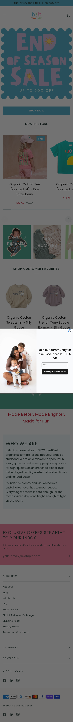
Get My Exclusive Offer (54, 371)
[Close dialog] (70, 331)
